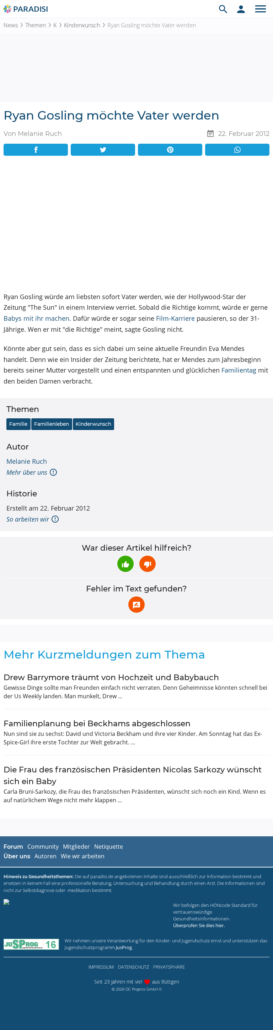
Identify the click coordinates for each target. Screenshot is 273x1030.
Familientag (238, 370)
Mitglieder (76, 846)
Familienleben (51, 424)
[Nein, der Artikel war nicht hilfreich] (147, 564)
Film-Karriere (175, 318)
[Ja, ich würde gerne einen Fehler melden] (136, 604)
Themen (35, 25)
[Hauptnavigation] (260, 9)
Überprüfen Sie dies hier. (199, 925)
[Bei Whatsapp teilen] (237, 150)
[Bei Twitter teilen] (103, 150)
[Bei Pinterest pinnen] (170, 150)
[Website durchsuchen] (223, 9)
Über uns (17, 856)
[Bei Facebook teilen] (36, 150)
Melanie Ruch (26, 461)
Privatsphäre (169, 967)
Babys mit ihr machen (36, 318)
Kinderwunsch (82, 25)
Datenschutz (133, 967)
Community (43, 846)
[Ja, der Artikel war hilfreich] (125, 564)
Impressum (101, 967)
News (11, 25)
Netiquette (108, 846)
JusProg (124, 947)
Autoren (45, 856)
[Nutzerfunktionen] (241, 9)
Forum (13, 846)
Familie (18, 424)
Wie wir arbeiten (83, 856)
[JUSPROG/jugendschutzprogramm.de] (31, 944)
